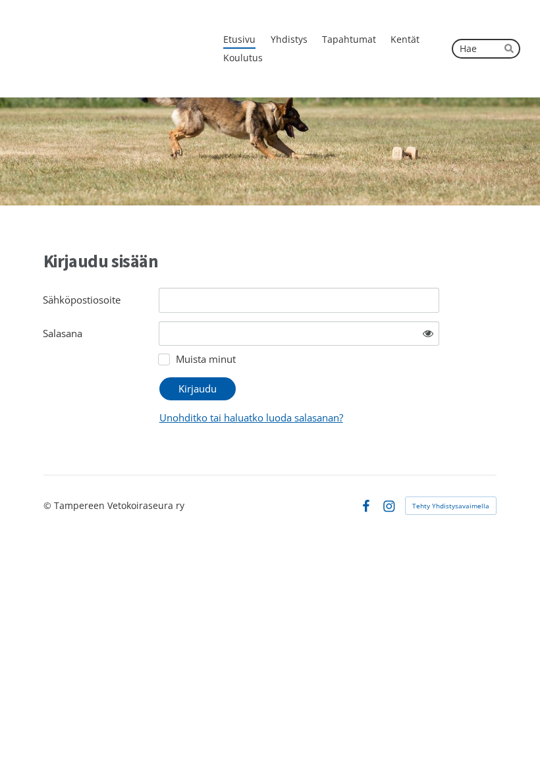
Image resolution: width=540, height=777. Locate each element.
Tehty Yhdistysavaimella (450, 505)
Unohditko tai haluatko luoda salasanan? (251, 417)
